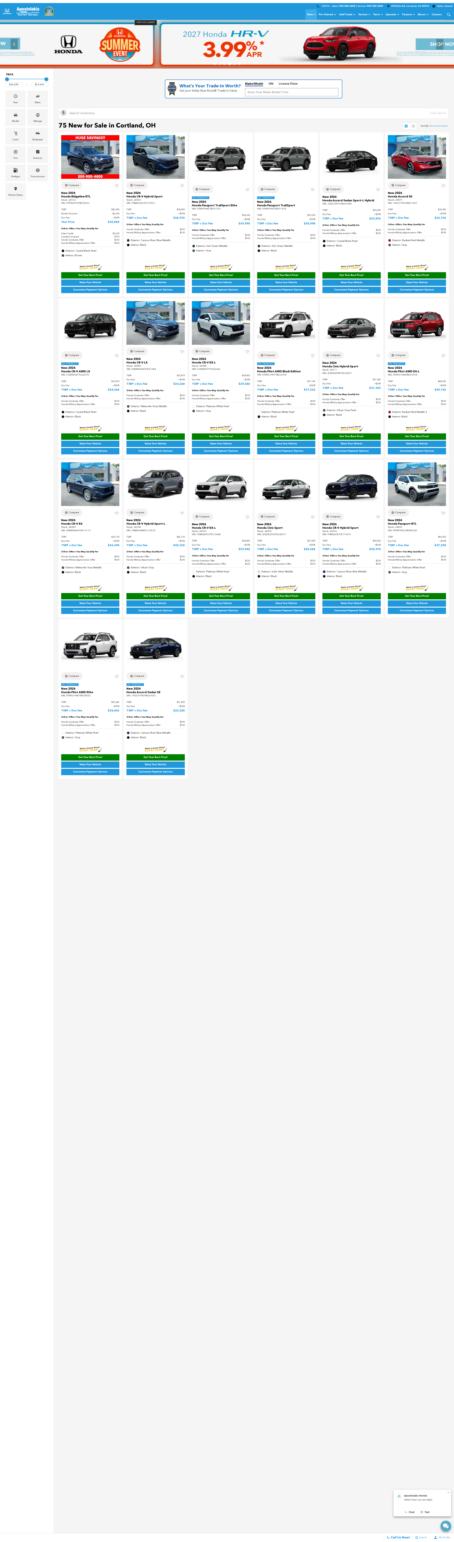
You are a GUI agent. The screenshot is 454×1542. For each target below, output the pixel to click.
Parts (376, 14)
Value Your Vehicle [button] (90, 282)
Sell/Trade (345, 14)
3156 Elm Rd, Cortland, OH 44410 (410, 6)
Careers (437, 14)
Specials (391, 14)
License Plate (288, 84)
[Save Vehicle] (116, 185)
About (422, 14)
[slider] (7, 79)
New (310, 14)
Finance (407, 14)
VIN (270, 84)
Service (362, 14)
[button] (448, 14)
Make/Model (254, 84)
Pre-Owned (326, 14)
